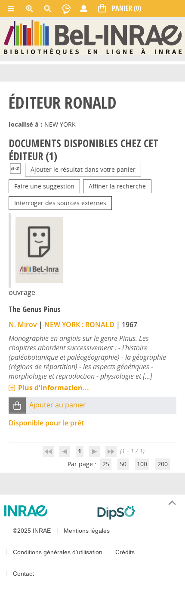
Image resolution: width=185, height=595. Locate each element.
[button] (17, 405)
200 (162, 464)
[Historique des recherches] (66, 8)
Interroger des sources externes (60, 203)
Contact (23, 573)
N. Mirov (23, 324)
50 (123, 464)
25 (105, 464)
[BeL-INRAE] (92, 37)
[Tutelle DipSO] (138, 512)
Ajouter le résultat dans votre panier (83, 169)
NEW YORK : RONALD (79, 324)
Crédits (125, 552)
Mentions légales (87, 530)
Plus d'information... (53, 387)
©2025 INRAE (32, 530)
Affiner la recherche (117, 186)
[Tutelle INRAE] (47, 510)
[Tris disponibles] (15, 169)
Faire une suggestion (44, 186)
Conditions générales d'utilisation (57, 552)
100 (142, 464)
